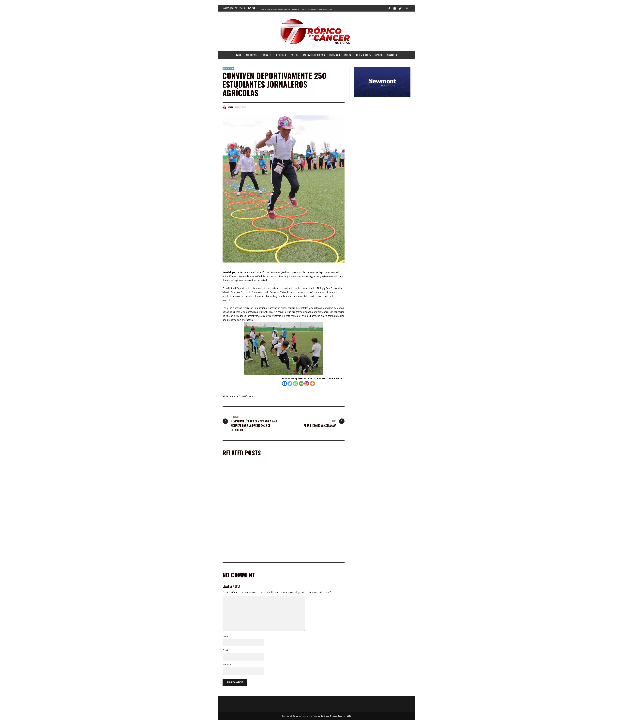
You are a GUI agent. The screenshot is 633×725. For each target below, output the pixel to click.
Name (226, 636)
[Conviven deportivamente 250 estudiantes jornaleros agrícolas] (284, 188)
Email (225, 650)
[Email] (301, 383)
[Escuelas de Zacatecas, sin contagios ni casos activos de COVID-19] (310, 487)
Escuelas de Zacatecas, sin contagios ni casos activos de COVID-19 (312, 508)
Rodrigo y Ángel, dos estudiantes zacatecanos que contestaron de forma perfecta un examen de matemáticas (251, 555)
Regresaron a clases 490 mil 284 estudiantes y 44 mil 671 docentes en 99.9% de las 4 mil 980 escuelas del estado (315, 555)
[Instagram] (394, 8)
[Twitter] (399, 8)
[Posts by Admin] (224, 107)
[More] (312, 383)
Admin (230, 107)
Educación (228, 68)
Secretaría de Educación (237, 396)
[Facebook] (389, 8)
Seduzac (252, 396)
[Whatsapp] (295, 383)
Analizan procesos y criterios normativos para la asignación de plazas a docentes (251, 508)
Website (227, 664)
